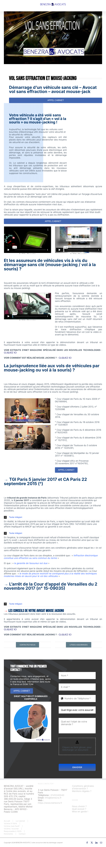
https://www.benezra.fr (50, 802)
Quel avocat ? (79, 809)
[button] (53, 517)
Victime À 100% (10, 823)
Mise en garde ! (80, 811)
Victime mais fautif (11, 826)
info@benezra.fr (53, 797)
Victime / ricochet (11, 829)
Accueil (7, 821)
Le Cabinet (20, 821)
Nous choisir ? (79, 806)
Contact (22, 834)
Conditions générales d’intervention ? (83, 787)
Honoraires (8, 834)
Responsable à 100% (12, 831)
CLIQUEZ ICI (10, 352)
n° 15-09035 (51, 588)
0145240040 (57, 795)
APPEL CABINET (55, 100)
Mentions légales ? (81, 791)
